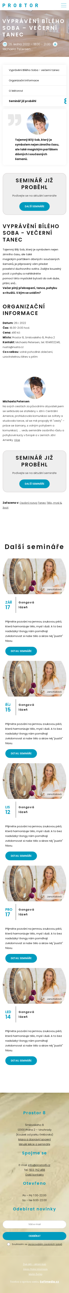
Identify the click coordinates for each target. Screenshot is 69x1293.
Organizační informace (24, 80)
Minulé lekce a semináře (34, 1144)
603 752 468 (37, 1170)
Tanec (42, 503)
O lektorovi (16, 91)
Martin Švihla (35, 1274)
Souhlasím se (37, 1244)
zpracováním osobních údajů (45, 1244)
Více (17, 440)
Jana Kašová (54, 589)
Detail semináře (21, 651)
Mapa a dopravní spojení (34, 1139)
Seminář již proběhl (22, 101)
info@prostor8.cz (39, 1165)
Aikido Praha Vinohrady (35, 1269)
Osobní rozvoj (28, 503)
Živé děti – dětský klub (34, 1264)
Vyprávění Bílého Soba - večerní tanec (34, 70)
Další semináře (34, 206)
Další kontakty (34, 1175)
